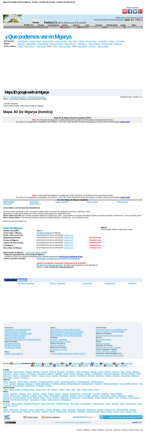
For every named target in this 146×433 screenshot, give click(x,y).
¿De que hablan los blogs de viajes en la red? (68, 354)
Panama (110, 366)
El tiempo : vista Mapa (58, 340)
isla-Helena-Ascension (19, 400)
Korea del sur (110, 410)
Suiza (78, 372)
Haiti (141, 384)
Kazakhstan (7, 372)
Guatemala (98, 366)
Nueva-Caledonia (48, 404)
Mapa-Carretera (56, 44)
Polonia (34, 376)
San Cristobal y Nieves (129, 384)
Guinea (58, 394)
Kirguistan (72, 412)
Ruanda (65, 394)
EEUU (5, 382)
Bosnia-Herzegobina (112, 374)
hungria (88, 374)
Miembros (132, 283)
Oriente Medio (112, 25)
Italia (122, 372)
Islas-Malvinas (18, 386)
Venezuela (76, 364)
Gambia (88, 396)
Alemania (85, 372)
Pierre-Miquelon (83, 382)
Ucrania (124, 374)
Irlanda (128, 372)
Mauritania (7, 398)
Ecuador (37, 366)
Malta (138, 374)
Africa (134, 25)
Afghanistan (91, 410)
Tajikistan (81, 412)
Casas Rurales (61, 41)
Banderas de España (13, 346)
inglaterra (115, 372)
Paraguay (72, 366)
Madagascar (66, 400)
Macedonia (63, 376)
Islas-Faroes (8, 378)
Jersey (16, 378)
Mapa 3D (21, 44)
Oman (84, 390)
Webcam (117, 44)
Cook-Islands (131, 404)
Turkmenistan (61, 412)
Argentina (87, 364)
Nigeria (36, 398)
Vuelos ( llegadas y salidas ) (107, 352)
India (135, 412)
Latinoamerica (53, 25)
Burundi (104, 398)
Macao (109, 412)
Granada (98, 384)
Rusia (48, 376)
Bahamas (21, 384)
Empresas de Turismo (58, 350)
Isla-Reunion (75, 398)
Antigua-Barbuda (73, 384)
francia (66, 374)
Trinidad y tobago (58, 384)
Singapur (56, 410)
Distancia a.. (82, 44)
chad (29, 394)
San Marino (70, 372)
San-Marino (81, 376)
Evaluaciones (110, 283)
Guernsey (24, 378)
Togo (40, 396)
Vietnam (6, 412)
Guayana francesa (46, 382)
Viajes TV (73, 27)
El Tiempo (120, 41)
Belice (26, 382)
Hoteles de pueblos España (15, 332)
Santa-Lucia (30, 386)
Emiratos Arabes (28, 390)
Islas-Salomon (86, 404)
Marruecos (122, 396)
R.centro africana (19, 398)
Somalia (43, 394)
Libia (117, 398)
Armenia (91, 376)
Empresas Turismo (115, 27)
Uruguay (85, 366)
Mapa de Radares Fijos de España (109, 336)
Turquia (42, 376)
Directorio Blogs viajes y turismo (108, 348)
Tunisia (43, 400)
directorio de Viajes (133, 27)
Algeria (51, 394)
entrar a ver (68, 235)
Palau (122, 404)
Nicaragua (61, 366)
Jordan (38, 390)
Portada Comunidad (26, 283)
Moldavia (135, 376)
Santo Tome (64, 398)
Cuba (96, 364)
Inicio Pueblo (23, 41)
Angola (6, 394)
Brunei (90, 390)
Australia (6, 404)
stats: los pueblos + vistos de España (110, 332)
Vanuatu (115, 404)
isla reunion (34, 400)
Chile (47, 364)
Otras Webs (82, 46)
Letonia (55, 376)
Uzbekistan (81, 410)
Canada (12, 382)
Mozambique (55, 396)
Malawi (55, 398)
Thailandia (24, 410)
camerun (22, 394)
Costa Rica (128, 364)
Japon (5, 410)
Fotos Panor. (30, 46)
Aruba (56, 382)
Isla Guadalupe (97, 382)
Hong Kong (13, 410)
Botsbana (14, 394)
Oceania (98, 25)
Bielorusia (7, 376)
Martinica (7, 386)
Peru (65, 364)
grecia (72, 374)
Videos (20, 46)
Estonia (50, 374)
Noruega (44, 372)
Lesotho (97, 394)
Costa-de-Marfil (116, 394)
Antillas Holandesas (42, 384)
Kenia (42, 398)
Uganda (33, 396)
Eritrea (97, 398)
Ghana (113, 396)
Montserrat (40, 386)
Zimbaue (73, 396)
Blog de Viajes (54, 27)
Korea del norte (122, 410)
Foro (55, 46)
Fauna (112, 41)
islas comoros (134, 398)
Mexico (38, 364)
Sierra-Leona (15, 396)
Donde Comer (35, 41)
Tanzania (25, 396)
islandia (108, 376)
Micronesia (75, 404)
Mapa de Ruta (107, 44)
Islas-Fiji (7, 406)
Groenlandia (25, 376)
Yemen (46, 396)
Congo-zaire (105, 396)
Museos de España (103, 340)
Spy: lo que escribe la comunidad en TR (111, 330)
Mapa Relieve (94, 44)
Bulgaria (136, 372)
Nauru (139, 404)
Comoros (123, 398)
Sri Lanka (27, 412)
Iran (44, 390)
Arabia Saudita (14, 390)
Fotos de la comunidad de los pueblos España (23, 340)
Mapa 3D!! (7, 204)
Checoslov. (7, 374)
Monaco (36, 372)
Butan (31, 410)
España (41, 25)
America (76, 25)
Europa (65, 25)
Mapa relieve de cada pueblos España (65, 330)
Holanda (79, 374)
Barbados (30, 384)
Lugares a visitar (95, 27)
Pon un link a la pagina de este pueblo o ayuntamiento (58, 259)
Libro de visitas (65, 46)
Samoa (128, 412)
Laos (122, 412)
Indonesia (36, 412)
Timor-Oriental (16, 412)
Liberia (6, 396)
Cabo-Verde (86, 394)
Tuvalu (107, 404)
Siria (73, 390)
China (64, 410)
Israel (68, 390)
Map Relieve (34, 204)
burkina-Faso (75, 394)
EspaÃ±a (16, 364)
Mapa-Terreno (70, 44)
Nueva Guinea (17, 404)
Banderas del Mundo (13, 348)
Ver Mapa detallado (44, 233)
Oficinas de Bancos (57, 346)
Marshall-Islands (62, 404)
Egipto (48, 398)
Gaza (79, 390)
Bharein (54, 390)
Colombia (56, 364)
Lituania (29, 372)
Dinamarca (31, 374)
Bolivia (117, 364)
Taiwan (49, 410)
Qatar (5, 390)
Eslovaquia (41, 374)
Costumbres (103, 41)
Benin (111, 398)
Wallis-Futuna (98, 404)
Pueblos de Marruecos (36, 97)
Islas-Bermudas (87, 384)
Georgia (15, 376)
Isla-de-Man (125, 376)
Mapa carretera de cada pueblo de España (66, 332)
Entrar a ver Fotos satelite (35, 253)
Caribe (123, 25)
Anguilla (49, 386)
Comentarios (87, 283)
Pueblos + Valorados (58, 283)
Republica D (107, 364)
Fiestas (81, 41)
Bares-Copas (91, 41)
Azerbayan (99, 376)
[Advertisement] (55, 31)
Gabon (80, 396)
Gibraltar (116, 376)
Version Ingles (32, 417)
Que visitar (73, 41)
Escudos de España (12, 344)
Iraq (48, 390)
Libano (61, 390)
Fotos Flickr (41, 46)
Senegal (36, 394)
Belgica (107, 372)
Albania (94, 372)
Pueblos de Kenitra (18, 97)
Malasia (133, 410)
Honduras (48, 366)
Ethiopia (95, 396)
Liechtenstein (19, 372)
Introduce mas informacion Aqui (49, 265)
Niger (30, 398)
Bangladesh (40, 410)
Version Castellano (52, 417)
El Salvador (122, 366)
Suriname (33, 382)
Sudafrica (105, 394)
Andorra (132, 374)
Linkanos (92, 46)
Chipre (15, 374)
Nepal (52, 412)
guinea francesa (53, 400)
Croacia (23, 374)
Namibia (65, 396)
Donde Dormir (47, 41)
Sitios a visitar (103, 46)
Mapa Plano (31, 44)
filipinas (100, 410)
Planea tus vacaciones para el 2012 (110, 356)
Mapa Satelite (43, 44)
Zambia (130, 396)
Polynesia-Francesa (32, 404)
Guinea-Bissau (87, 398)
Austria (100, 372)
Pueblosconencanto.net (14, 354)
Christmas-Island (92, 412)
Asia (87, 25)
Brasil (20, 382)
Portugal (52, 372)
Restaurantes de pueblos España (18, 330)
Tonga (14, 406)
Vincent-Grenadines (68, 382)
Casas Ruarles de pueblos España (18, 334)
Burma (103, 412)
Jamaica (12, 384)
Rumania (60, 372)
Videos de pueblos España (15, 336)
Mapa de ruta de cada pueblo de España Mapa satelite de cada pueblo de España (66, 335)
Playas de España (103, 344)
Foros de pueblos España (15, 338)
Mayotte (6, 400)
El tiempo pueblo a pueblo (60, 342)
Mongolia (71, 410)
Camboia (45, 412)
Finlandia (58, 374)
